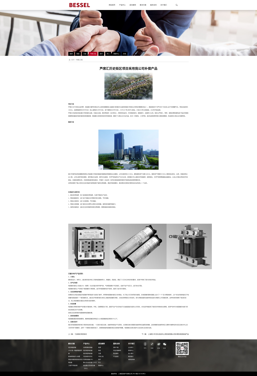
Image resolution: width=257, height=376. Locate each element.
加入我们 (130, 353)
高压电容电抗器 (87, 353)
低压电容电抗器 (87, 350)
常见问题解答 (117, 350)
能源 (71, 54)
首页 (72, 60)
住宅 (124, 54)
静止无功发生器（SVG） (90, 362)
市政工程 (93, 54)
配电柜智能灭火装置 (74, 356)
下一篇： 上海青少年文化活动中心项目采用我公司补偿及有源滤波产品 (165, 334)
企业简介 (130, 347)
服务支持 (153, 5)
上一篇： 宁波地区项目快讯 (77, 334)
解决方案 (143, 5)
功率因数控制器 (87, 347)
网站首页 (112, 5)
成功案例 (133, 5)
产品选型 (115, 356)
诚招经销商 (131, 359)
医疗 (101, 54)
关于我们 (163, 5)
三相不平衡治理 (72, 365)
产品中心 (122, 5)
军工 (108, 54)
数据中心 (116, 54)
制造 (78, 54)
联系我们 (130, 356)
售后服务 (115, 353)
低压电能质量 (72, 347)
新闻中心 (130, 350)
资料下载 (115, 347)
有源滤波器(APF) (88, 359)
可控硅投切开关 (87, 356)
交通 (84, 54)
